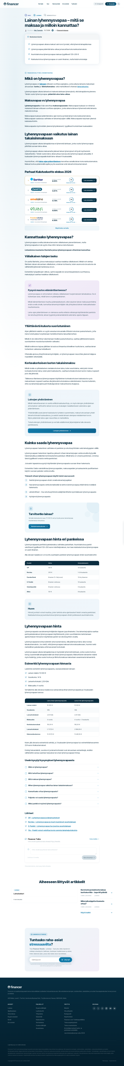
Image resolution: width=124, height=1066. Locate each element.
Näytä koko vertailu (62, 228)
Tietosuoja (105, 1061)
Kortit (9, 1019)
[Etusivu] (11, 4)
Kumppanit (100, 4)
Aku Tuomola (38, 30)
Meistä (66, 1008)
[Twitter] (98, 1008)
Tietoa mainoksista (70, 1025)
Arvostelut (11, 1022)
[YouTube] (110, 1008)
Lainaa (10, 1008)
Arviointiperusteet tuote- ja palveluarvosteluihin (73, 1029)
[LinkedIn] (106, 1008)
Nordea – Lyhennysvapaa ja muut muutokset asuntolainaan (52, 822)
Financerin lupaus (62, 30)
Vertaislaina (40, 1022)
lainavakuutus (82, 87)
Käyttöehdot (68, 1017)
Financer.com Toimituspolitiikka (74, 1019)
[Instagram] (102, 1008)
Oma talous (11, 1014)
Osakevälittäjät (41, 1025)
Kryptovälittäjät (41, 1008)
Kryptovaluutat (13, 1017)
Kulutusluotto (40, 1019)
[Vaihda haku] (118, 4)
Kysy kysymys (88, 857)
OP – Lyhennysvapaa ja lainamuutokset (44, 818)
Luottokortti (40, 1011)
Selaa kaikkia (93, 839)
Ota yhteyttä (68, 1011)
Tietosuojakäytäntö (70, 1022)
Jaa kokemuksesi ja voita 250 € (74, 1033)
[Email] (114, 1008)
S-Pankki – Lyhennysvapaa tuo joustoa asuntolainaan (49, 826)
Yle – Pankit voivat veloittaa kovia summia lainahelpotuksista (52, 830)
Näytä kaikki (86, 913)
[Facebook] (94, 1008)
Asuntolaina (40, 1028)
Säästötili (39, 1017)
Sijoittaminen (12, 1011)
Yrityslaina (39, 1014)
